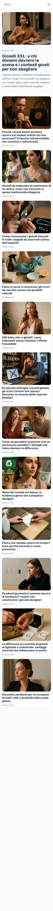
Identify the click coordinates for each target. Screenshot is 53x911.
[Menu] (48, 4)
